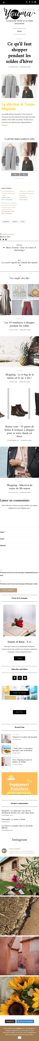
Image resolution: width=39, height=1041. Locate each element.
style (22, 222)
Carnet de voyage (19, 693)
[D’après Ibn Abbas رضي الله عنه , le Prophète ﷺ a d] (19, 876)
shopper (4, 125)
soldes (15, 222)
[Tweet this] (4, 240)
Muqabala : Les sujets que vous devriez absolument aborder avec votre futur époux (18, 812)
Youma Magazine (25, 67)
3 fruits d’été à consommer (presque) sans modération (22, 750)
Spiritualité (16, 757)
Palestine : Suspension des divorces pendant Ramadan (27, 193)
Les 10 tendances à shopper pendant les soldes (8, 193)
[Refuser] (36, 1033)
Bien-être (15, 746)
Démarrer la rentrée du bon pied (24, 737)
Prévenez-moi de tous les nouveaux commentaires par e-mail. (19, 574)
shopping (6, 222)
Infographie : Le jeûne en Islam (13, 819)
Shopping (19, 39)
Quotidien (15, 734)
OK (19, 1037)
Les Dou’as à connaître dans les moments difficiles (17, 827)
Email (2, 539)
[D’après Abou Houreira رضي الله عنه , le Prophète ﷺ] (19, 916)
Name (2, 532)
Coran (19, 658)
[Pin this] (6, 240)
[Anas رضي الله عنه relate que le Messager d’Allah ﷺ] (19, 955)
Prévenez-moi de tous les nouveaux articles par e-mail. (18, 584)
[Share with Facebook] (1, 240)
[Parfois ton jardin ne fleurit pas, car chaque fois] (19, 995)
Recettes (19, 712)
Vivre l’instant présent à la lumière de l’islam (22, 761)
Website (3, 545)
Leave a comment (8, 234)
